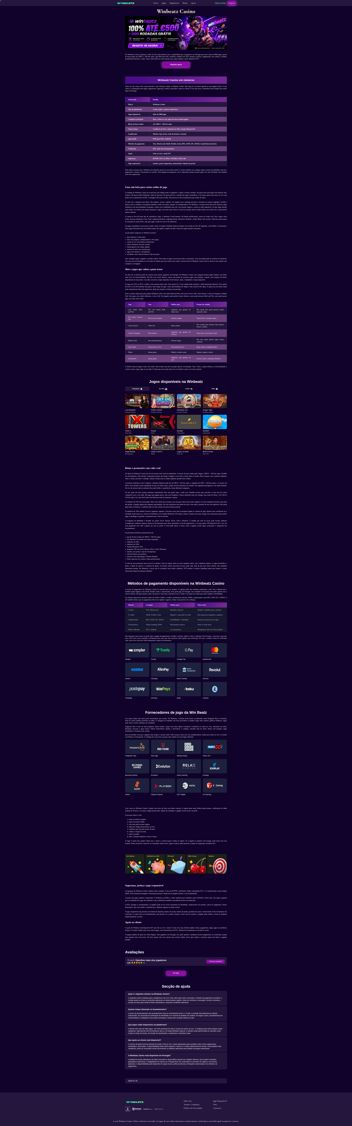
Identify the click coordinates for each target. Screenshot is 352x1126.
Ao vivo (161, 388)
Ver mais (176, 973)
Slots (213, 388)
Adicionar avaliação (215, 961)
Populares (136, 388)
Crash (187, 388)
